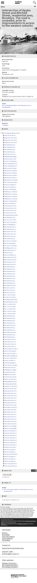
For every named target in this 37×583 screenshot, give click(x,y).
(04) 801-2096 (7, 552)
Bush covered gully (10, 428)
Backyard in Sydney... (11, 171)
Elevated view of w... (11, 393)
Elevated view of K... (11, 257)
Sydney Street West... (11, 454)
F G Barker (5, 125)
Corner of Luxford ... (11, 297)
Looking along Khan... (11, 384)
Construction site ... (11, 372)
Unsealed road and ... (11, 410)
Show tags (6, 474)
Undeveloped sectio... (11, 302)
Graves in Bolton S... (11, 185)
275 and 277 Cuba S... (11, 353)
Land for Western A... (11, 431)
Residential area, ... (10, 145)
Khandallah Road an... (11, 381)
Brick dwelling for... (10, 224)
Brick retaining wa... (11, 243)
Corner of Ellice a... (10, 360)
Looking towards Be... (11, 299)
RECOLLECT (3, 523)
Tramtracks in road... (11, 405)
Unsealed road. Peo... (11, 407)
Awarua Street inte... (11, 388)
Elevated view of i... (11, 250)
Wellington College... (11, 370)
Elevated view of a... (11, 400)
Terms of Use (10, 519)
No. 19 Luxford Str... (10, 304)
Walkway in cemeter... (11, 192)
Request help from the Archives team (13, 548)
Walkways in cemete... (11, 199)
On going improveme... (12, 215)
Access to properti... (11, 222)
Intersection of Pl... (10, 262)
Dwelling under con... (11, 248)
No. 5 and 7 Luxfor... (10, 295)
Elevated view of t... (11, 231)
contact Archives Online (30, 521)
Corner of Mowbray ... (11, 161)
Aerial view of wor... (11, 447)
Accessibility (6, 535)
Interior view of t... (10, 288)
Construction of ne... (11, 206)
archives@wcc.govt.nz (10, 554)
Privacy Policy (4, 519)
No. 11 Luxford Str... (10, 309)
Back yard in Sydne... (11, 168)
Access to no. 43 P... (11, 220)
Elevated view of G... (11, 391)
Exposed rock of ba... (11, 138)
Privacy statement (7, 538)
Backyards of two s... (11, 178)
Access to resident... (11, 241)
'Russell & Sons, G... (11, 339)
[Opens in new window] (18, 570)
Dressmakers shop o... (11, 349)
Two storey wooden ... (11, 182)
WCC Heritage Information (9, 567)
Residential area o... (11, 227)
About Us (5, 533)
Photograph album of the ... (12, 133)
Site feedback (6, 540)
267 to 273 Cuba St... (11, 351)
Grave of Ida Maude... (11, 201)
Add (33, 470)
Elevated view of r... (11, 154)
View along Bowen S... (11, 163)
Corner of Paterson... (11, 358)
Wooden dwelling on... (11, 356)
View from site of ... (10, 135)
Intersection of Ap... (11, 156)
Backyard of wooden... (11, 180)
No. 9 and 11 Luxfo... (11, 311)
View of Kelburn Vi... (11, 255)
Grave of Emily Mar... (11, 189)
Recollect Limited (22, 523)
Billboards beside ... (11, 374)
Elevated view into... (11, 332)
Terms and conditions (8, 536)
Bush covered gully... (11, 426)
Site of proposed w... (11, 463)
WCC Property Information (9, 565)
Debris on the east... (11, 379)
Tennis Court (8, 253)
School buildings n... (11, 363)
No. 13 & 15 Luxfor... (10, 306)
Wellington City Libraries (9, 563)
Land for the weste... (11, 377)
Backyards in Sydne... (11, 175)
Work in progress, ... (11, 449)
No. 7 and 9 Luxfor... (10, 313)
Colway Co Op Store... (11, 386)
